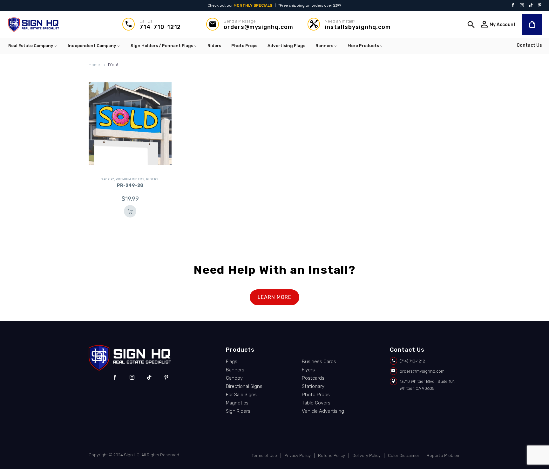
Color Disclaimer (403, 455)
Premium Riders (130, 179)
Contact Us (529, 45)
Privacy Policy (297, 455)
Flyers (308, 370)
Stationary (313, 386)
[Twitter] (531, 5)
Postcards (313, 378)
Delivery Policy (366, 455)
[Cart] (532, 24)
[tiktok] (149, 377)
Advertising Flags (286, 45)
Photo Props (244, 45)
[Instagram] (522, 5)
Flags (231, 361)
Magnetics (237, 403)
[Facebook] (513, 5)
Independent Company (92, 45)
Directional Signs (244, 386)
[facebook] (114, 377)
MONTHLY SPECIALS (253, 5)
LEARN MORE (274, 297)
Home (94, 64)
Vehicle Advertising (323, 411)
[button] (471, 24)
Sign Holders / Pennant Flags (162, 45)
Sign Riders (238, 411)
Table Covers (316, 403)
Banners (324, 45)
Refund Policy (331, 455)
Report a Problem (443, 455)
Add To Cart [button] (130, 211)
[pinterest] (166, 377)
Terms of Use (264, 455)
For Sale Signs (241, 394)
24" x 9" (107, 179)
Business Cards (319, 361)
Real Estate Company (30, 45)
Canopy (234, 378)
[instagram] (132, 377)
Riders (214, 45)
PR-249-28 (130, 185)
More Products (363, 45)
